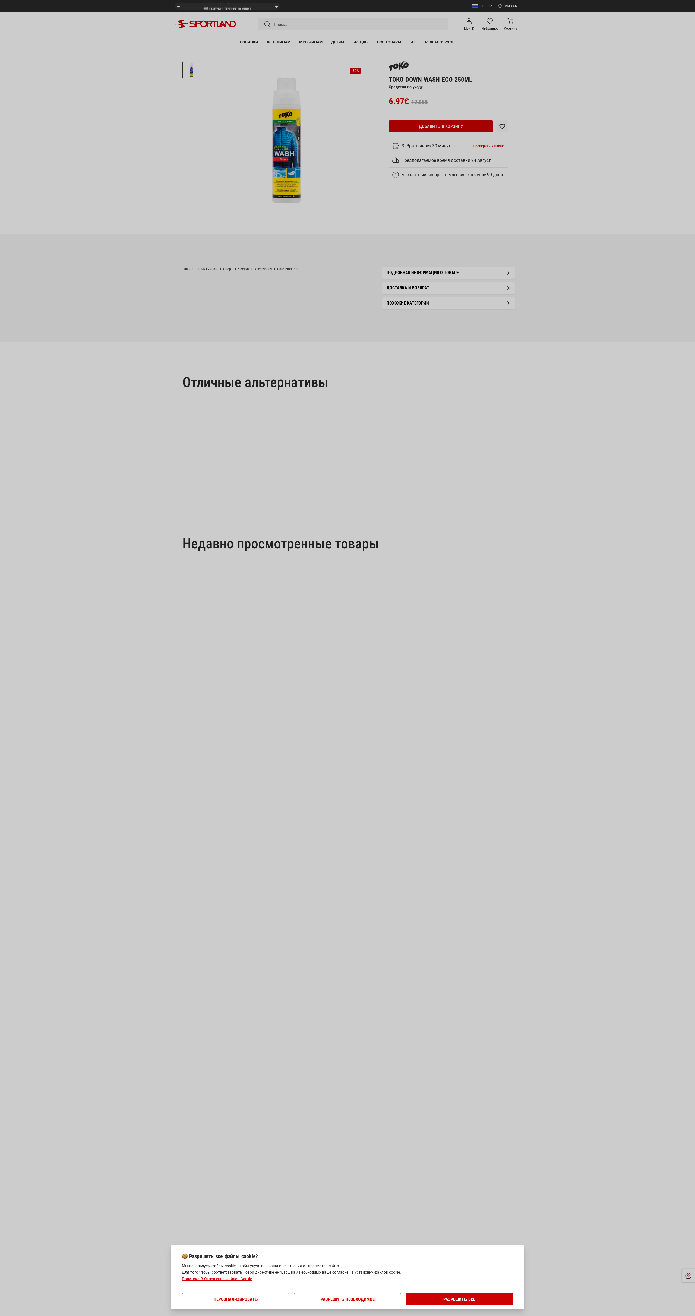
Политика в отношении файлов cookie (217, 1279)
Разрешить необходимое (348, 1299)
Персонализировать (236, 1299)
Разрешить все (459, 1299)
